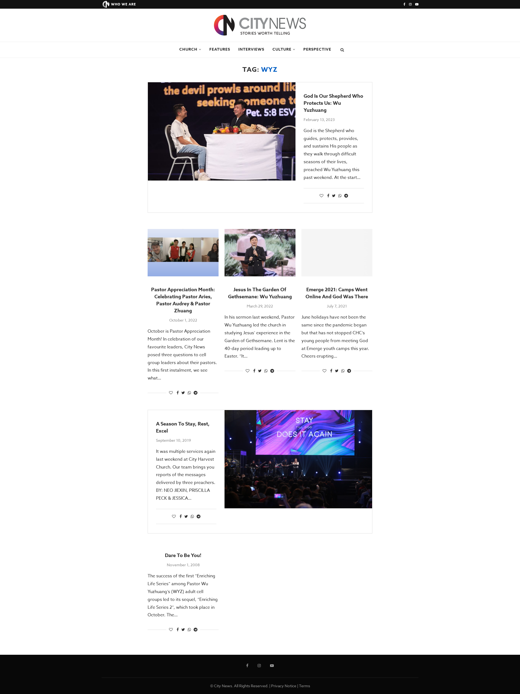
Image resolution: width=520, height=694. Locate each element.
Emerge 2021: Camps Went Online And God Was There (337, 293)
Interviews (251, 49)
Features (219, 49)
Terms (304, 685)
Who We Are (123, 4)
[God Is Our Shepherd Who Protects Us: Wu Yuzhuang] (221, 131)
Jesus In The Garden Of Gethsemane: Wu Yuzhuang (260, 293)
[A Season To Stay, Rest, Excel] (298, 459)
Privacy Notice (283, 685)
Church (188, 49)
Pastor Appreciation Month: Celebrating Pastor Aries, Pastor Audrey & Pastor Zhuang (183, 300)
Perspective (317, 49)
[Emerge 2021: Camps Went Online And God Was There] (336, 252)
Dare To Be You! (183, 555)
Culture (281, 49)
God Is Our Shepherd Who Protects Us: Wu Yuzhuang (333, 103)
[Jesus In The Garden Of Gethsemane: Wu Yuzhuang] (260, 252)
